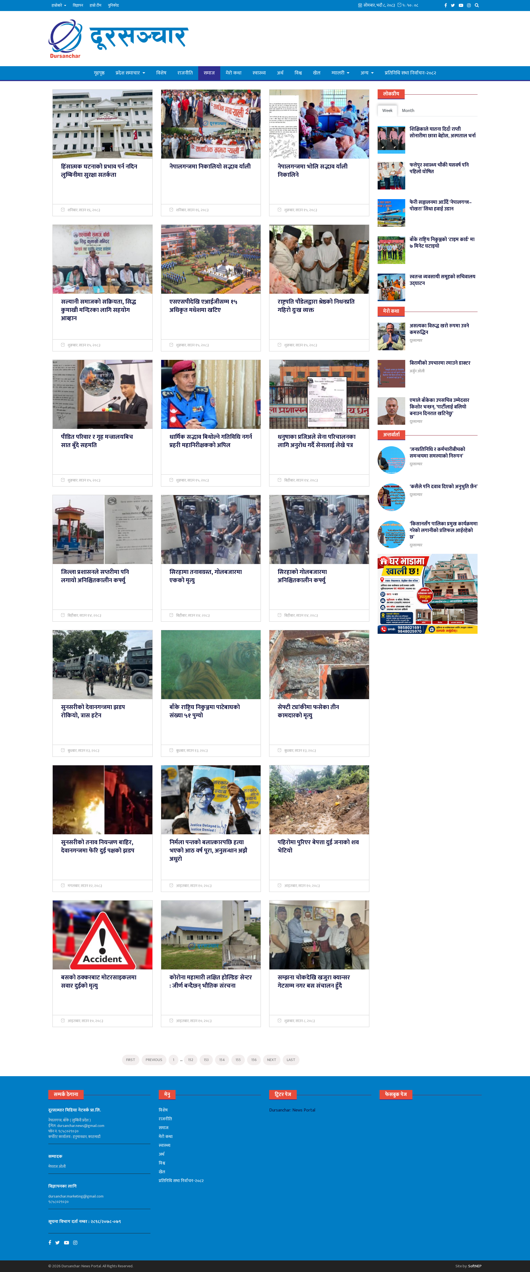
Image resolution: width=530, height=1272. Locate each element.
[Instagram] (470, 5)
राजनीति (185, 73)
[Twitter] (454, 5)
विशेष (161, 73)
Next (271, 1060)
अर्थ (280, 73)
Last (291, 1060)
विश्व (298, 73)
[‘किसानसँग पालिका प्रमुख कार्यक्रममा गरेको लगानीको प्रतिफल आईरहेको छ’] (391, 534)
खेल (316, 73)
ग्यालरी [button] (339, 73)
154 (222, 1060)
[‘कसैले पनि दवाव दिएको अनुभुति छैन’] (391, 497)
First (130, 1060)
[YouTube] (462, 5)
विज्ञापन (78, 5)
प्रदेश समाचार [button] (128, 73)
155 (238, 1060)
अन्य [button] (365, 73)
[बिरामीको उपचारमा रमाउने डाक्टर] (391, 374)
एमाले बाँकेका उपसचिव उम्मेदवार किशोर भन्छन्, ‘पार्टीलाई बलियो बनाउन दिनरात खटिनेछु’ (439, 407)
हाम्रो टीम (95, 5)
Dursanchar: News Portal (292, 1110)
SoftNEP (475, 1266)
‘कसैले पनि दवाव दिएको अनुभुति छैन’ (444, 486)
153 (206, 1060)
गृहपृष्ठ (99, 73)
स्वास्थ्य (259, 73)
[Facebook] (447, 5)
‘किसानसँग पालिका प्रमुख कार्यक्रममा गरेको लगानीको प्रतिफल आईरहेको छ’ (444, 531)
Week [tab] (387, 110)
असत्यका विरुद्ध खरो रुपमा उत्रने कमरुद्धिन (439, 329)
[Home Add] (428, 594)
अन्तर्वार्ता (391, 435)
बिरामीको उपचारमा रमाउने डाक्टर (440, 363)
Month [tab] (408, 110)
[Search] (478, 5)
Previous (154, 1060)
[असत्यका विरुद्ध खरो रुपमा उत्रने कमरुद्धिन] (391, 336)
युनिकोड (113, 5)
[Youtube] (68, 1242)
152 (190, 1060)
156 (254, 1060)
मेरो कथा (234, 73)
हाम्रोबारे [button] (57, 5)
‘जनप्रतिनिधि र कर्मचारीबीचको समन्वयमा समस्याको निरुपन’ (437, 452)
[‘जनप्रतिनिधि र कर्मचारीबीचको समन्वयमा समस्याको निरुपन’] (391, 460)
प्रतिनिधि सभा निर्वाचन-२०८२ (410, 73)
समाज (209, 73)
